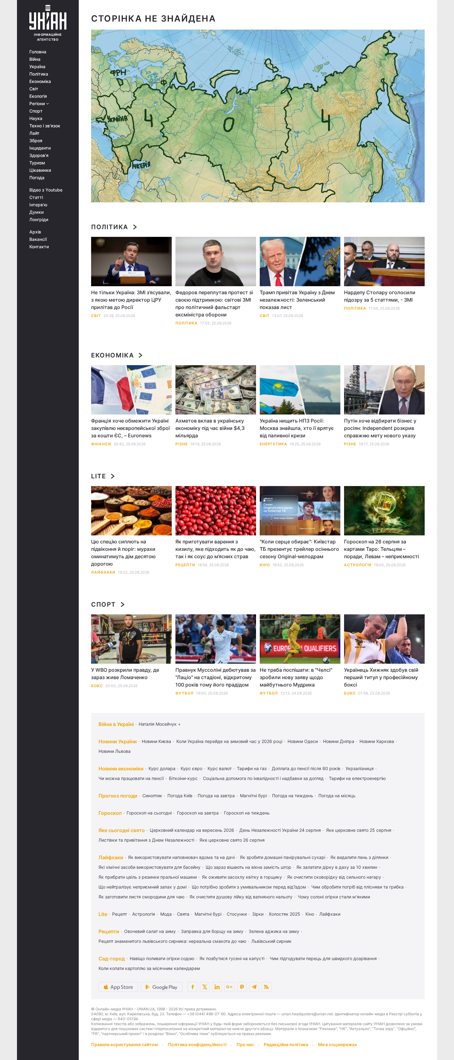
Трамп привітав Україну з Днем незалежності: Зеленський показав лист (297, 299)
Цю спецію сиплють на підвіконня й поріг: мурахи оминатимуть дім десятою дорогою (123, 552)
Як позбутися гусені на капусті (232, 958)
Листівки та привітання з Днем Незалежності (146, 840)
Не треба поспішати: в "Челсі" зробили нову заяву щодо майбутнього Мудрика (296, 677)
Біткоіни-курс (183, 778)
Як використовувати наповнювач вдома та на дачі (181, 857)
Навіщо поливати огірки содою (162, 958)
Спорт (36, 111)
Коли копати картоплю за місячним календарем (149, 968)
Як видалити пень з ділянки (359, 857)
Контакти (39, 246)
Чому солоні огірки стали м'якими (334, 896)
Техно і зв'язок (44, 125)
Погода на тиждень (292, 795)
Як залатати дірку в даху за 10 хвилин (336, 867)
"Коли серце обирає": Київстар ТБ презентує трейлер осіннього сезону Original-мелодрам (299, 548)
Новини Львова (115, 751)
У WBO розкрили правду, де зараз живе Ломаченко (125, 673)
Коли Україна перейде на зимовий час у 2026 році (229, 741)
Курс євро (191, 768)
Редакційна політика (286, 1044)
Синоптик (152, 795)
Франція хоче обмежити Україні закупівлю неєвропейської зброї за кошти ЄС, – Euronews (130, 428)
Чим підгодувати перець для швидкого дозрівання (323, 958)
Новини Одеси (303, 741)
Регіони (37, 103)
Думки (36, 212)
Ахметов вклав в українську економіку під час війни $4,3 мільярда (210, 428)
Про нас (245, 1044)
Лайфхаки (103, 572)
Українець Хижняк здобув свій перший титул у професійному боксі (381, 677)
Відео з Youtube (45, 190)
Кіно (265, 565)
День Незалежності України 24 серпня (280, 830)
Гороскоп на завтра (198, 812)
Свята (183, 914)
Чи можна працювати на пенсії (131, 778)
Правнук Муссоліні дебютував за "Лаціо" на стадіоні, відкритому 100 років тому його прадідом (215, 677)
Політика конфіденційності (197, 1044)
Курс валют (220, 768)
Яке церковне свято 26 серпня (232, 840)
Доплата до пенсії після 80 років (306, 768)
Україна (37, 66)
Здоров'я (38, 155)
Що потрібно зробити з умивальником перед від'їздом (249, 886)
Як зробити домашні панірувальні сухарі (282, 857)
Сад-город (112, 958)
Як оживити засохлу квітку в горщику (242, 877)
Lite (98, 476)
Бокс (97, 685)
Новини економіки (121, 768)
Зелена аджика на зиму (274, 931)
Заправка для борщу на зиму (212, 931)
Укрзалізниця (360, 768)
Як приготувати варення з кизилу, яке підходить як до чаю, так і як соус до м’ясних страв (215, 548)
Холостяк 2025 (284, 914)
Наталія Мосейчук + (160, 724)
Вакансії (38, 239)
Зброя (35, 140)
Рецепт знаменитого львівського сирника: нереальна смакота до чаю (172, 941)
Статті (36, 197)
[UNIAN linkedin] (217, 987)
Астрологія (358, 565)
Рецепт (119, 914)
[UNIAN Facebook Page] (192, 987)
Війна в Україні (116, 724)
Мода (166, 914)
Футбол (184, 693)
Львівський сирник (271, 941)
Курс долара (162, 768)
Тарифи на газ (252, 768)
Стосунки (237, 914)
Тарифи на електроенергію (357, 778)
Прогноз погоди (118, 796)
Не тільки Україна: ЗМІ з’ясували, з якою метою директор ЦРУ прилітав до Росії (131, 299)
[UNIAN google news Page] (229, 987)
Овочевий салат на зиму (150, 931)
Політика (38, 74)
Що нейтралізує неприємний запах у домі (143, 886)
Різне (181, 444)
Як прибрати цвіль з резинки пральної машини (148, 877)
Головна (37, 51)
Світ (33, 88)
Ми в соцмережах (337, 1044)
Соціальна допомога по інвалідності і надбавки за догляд (263, 778)
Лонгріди (38, 219)
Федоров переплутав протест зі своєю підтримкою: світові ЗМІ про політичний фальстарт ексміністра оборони (214, 303)
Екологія (38, 96)
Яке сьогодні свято (122, 830)
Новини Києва (156, 741)
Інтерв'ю (38, 204)
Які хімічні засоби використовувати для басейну (149, 867)
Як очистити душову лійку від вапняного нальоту (241, 896)
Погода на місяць (336, 795)
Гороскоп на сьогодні (149, 812)
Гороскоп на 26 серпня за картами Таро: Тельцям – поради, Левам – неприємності (381, 548)
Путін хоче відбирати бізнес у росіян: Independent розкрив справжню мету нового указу (380, 428)
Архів (35, 231)
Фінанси (101, 444)
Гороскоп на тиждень (247, 812)
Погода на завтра (216, 795)
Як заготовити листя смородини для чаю (141, 896)
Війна (34, 59)
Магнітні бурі (253, 795)
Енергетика (273, 444)
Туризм (37, 162)
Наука (35, 118)
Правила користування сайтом (124, 1044)
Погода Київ (179, 795)
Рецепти (185, 565)
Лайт (34, 133)
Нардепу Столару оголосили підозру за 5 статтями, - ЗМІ (379, 296)
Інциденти (40, 148)
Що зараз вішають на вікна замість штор (248, 867)
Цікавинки (40, 170)
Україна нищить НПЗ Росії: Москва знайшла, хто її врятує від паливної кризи (297, 428)
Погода (36, 177)
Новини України (118, 741)
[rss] (266, 987)
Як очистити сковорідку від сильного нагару (334, 877)
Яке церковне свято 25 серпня (358, 830)
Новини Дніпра (338, 741)
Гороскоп (110, 813)
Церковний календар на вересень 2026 (192, 830)
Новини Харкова (376, 741)
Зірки (257, 914)
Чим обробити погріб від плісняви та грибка (357, 886)
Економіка (40, 81)
